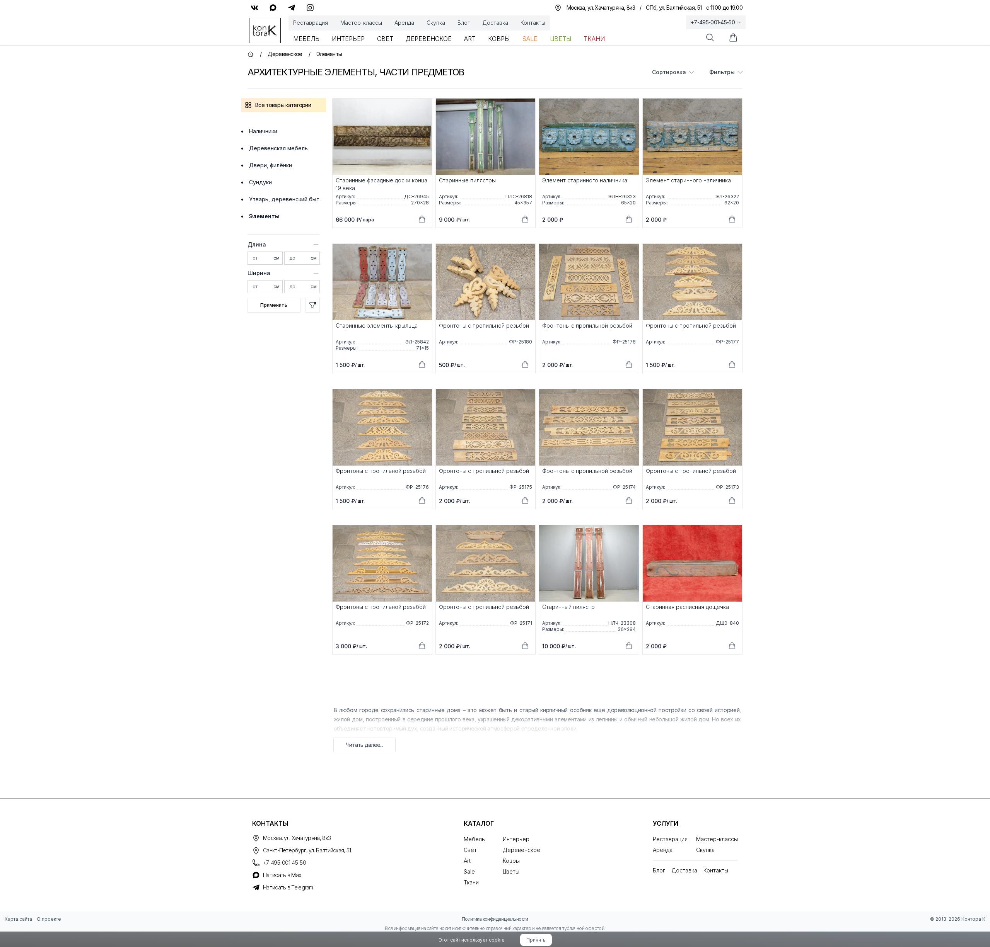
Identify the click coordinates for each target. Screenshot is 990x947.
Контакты (533, 22)
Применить (273, 305)
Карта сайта (18, 919)
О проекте (49, 919)
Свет (385, 39)
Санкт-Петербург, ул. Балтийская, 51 (307, 850)
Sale (530, 39)
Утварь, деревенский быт (284, 199)
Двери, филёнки (270, 165)
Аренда (404, 22)
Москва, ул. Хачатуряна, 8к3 (297, 838)
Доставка (495, 22)
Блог (463, 22)
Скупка (436, 22)
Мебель (306, 39)
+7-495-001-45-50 (713, 22)
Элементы (264, 216)
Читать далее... (364, 744)
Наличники (263, 131)
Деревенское (429, 39)
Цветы (560, 39)
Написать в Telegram (288, 887)
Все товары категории (283, 105)
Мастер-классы (361, 22)
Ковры (499, 39)
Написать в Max (282, 875)
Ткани (594, 39)
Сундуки (260, 182)
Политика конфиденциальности (495, 919)
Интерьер (348, 39)
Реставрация (310, 22)
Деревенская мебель (278, 148)
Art (470, 39)
